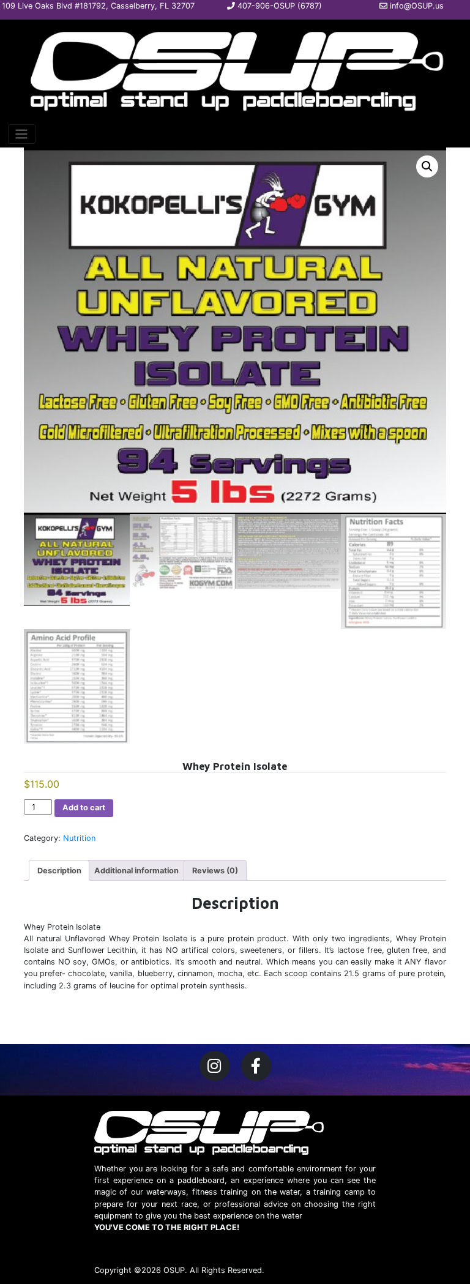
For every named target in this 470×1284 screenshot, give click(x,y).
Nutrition (79, 838)
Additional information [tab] (136, 870)
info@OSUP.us (415, 5)
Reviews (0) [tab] (215, 870)
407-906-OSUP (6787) (278, 5)
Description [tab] (59, 870)
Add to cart (83, 807)
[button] (427, 166)
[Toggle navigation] (21, 134)
